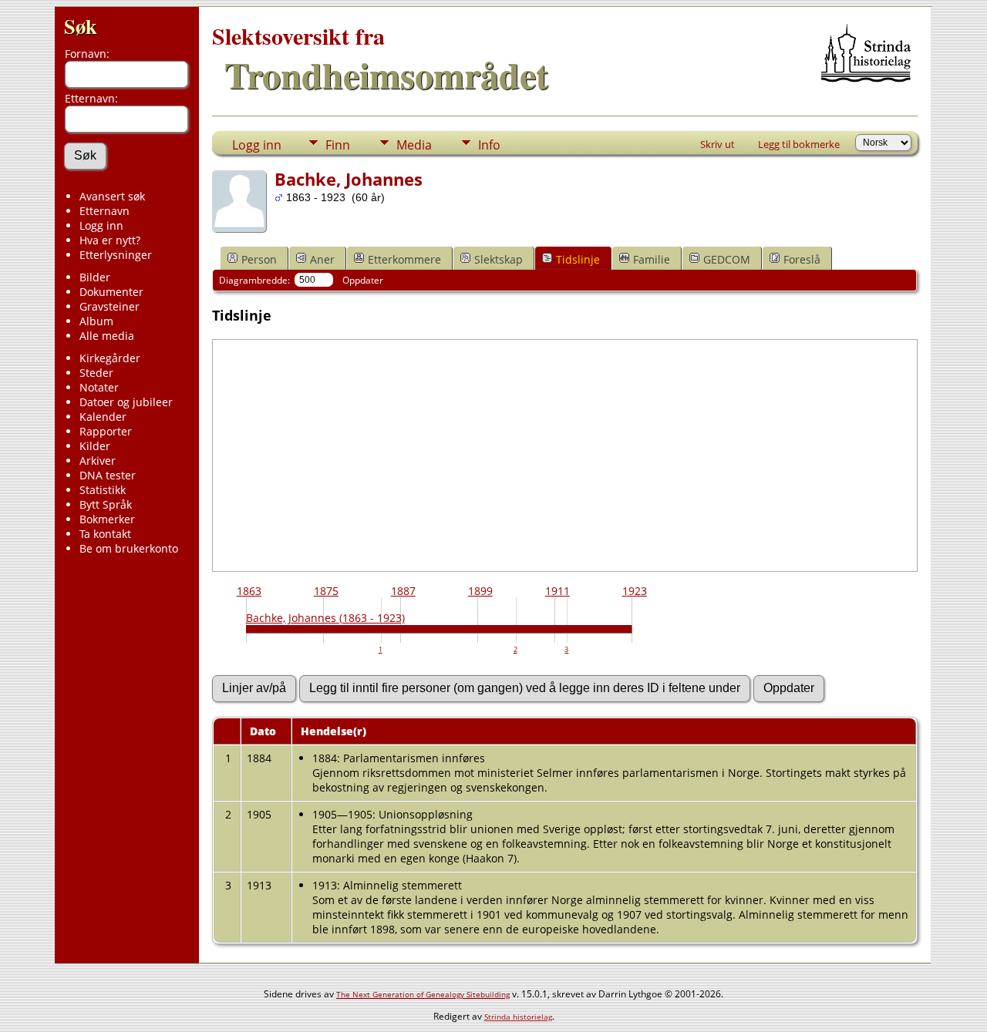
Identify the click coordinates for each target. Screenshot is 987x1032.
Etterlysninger (115, 254)
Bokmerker (107, 519)
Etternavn (104, 210)
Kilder (94, 446)
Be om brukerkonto (128, 548)
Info (489, 144)
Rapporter (105, 431)
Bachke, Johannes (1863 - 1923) (325, 617)
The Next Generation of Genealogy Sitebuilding (423, 994)
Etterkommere (404, 259)
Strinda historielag (518, 1016)
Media (414, 144)
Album (96, 321)
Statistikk (102, 489)
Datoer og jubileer (126, 402)
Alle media (106, 335)
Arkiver (97, 460)
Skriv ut (717, 144)
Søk (80, 26)
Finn (337, 144)
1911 (557, 590)
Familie (651, 259)
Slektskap (498, 259)
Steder (96, 372)
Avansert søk (112, 196)
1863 (249, 590)
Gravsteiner (109, 306)
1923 (634, 590)
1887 (403, 590)
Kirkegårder (109, 358)
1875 (326, 590)
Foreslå (801, 259)
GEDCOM (726, 259)
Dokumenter (111, 291)
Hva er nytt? (109, 240)
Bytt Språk (105, 504)
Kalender (102, 416)
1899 (480, 590)
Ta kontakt (105, 533)
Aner (322, 259)
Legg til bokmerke (799, 144)
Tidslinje (578, 259)
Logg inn (101, 225)
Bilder (94, 277)
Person (259, 259)
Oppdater (362, 280)
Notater (99, 387)
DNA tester (107, 475)
